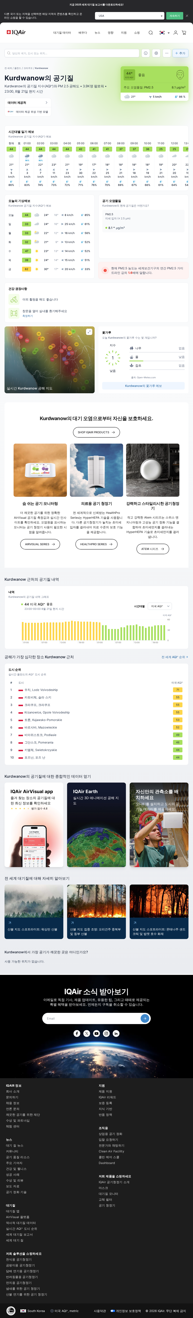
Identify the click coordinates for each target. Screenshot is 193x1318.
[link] (151, 33)
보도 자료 (12, 1186)
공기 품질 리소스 (18, 1157)
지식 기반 (105, 1109)
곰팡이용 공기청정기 (20, 1265)
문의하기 (12, 1097)
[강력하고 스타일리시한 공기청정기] (152, 470)
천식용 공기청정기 (19, 1259)
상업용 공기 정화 (111, 1134)
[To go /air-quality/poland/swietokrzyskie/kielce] (97, 750)
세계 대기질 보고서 (19, 1234)
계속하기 (174, 15)
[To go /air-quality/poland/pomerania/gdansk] (97, 742)
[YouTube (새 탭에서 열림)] (96, 1033)
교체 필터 (105, 1199)
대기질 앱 (12, 1211)
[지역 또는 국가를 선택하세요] (164, 32)
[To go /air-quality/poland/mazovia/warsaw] (97, 727)
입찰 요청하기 (108, 1139)
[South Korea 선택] (164, 32)
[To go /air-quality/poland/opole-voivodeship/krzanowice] (97, 712)
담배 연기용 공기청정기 (22, 1271)
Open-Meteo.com (146, 377)
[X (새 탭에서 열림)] (86, 1033)
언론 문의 (12, 1109)
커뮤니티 (12, 1151)
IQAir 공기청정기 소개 (114, 1182)
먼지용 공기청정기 (19, 1283)
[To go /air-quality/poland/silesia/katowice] (97, 697)
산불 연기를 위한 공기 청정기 (26, 1294)
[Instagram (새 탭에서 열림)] (106, 1033)
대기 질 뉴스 (15, 1145)
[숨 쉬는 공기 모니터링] (40, 470)
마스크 (103, 1188)
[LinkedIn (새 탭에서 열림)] (116, 1033)
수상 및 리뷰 (15, 1180)
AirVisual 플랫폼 (17, 1217)
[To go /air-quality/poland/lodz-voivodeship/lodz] (97, 690)
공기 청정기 (107, 1205)
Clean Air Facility (111, 1151)
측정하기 (27, 315)
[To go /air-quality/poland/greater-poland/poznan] (97, 757)
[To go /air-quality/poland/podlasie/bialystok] (97, 735)
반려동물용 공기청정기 (22, 1277)
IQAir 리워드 (107, 1097)
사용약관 (100, 1311)
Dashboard (107, 1163)
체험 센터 (12, 1126)
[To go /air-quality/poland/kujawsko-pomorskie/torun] (97, 720)
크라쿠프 (28, 68)
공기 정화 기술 (16, 1192)
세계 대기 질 (15, 1240)
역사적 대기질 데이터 (21, 1223)
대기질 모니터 (108, 1194)
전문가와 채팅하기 (112, 1145)
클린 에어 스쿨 (109, 1157)
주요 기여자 (14, 1163)
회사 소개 (12, 1091)
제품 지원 (105, 1091)
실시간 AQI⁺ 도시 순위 (21, 1228)
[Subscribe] (145, 1018)
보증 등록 (105, 1103)
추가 (182, 53)
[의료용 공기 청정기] (96, 470)
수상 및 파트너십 (18, 1120)
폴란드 (17, 68)
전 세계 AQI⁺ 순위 (173, 657)
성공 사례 (12, 1174)
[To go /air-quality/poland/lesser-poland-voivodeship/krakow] (97, 705)
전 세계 (8, 68)
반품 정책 (105, 1114)
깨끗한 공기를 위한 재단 (23, 1114)
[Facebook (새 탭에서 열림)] (77, 1033)
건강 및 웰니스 (16, 1169)
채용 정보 (12, 1103)
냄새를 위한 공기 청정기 (23, 1288)
